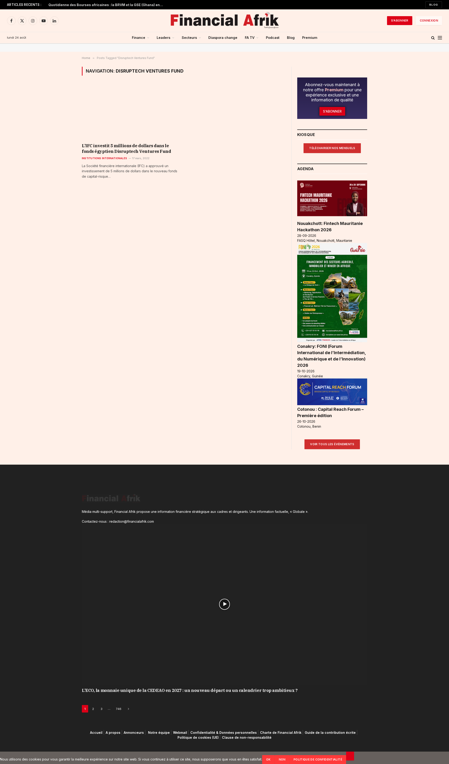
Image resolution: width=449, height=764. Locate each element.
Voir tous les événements (332, 444)
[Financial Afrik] (224, 20)
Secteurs (189, 38)
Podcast (272, 38)
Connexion (429, 20)
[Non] (350, 756)
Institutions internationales (104, 158)
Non (282, 759)
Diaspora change (222, 38)
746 (118, 709)
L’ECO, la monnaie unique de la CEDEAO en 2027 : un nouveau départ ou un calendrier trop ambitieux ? (189, 690)
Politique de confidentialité (317, 759)
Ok (268, 759)
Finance (138, 38)
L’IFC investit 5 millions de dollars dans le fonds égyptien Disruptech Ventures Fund (126, 148)
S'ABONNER (399, 20)
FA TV (249, 38)
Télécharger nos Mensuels (332, 148)
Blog (433, 4)
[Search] (433, 38)
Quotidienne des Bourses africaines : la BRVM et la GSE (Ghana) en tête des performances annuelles (106, 5)
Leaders (163, 38)
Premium (309, 38)
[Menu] (440, 38)
